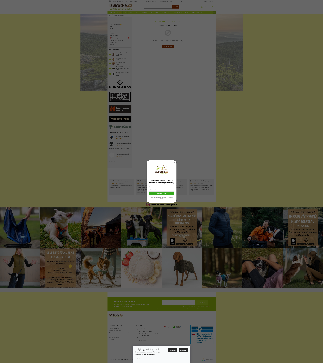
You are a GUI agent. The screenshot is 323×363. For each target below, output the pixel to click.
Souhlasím (183, 350)
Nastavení (140, 359)
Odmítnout (172, 350)
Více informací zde (149, 355)
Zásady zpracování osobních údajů (165, 197)
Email (150, 187)
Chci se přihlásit (161, 193)
